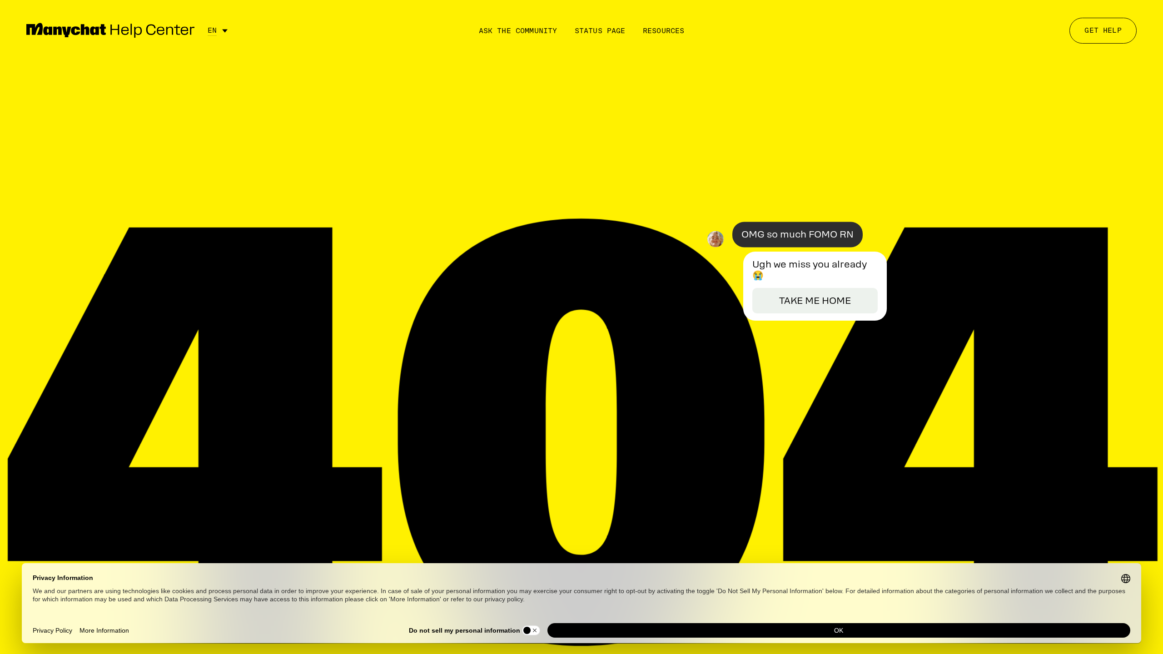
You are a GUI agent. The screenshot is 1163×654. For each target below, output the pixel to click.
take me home (815, 300)
